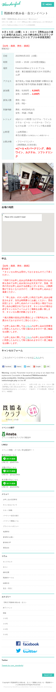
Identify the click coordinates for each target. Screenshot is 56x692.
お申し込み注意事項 (10, 499)
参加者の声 (7, 542)
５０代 (5, 634)
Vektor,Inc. (40, 687)
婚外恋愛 (6, 572)
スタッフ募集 (7, 510)
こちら (28, 326)
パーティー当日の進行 (11, 516)
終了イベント (7, 608)
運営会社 (6, 548)
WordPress (16, 687)
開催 (4, 613)
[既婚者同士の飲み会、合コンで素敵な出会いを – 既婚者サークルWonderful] (11, 4)
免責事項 (6, 532)
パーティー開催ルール (11, 521)
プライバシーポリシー (11, 526)
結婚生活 (6, 583)
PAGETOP (48, 675)
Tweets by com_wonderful (12, 665)
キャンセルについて (10, 505)
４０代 (5, 629)
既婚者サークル (8, 578)
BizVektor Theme (28, 687)
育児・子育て (7, 588)
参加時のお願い (8, 537)
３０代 (5, 624)
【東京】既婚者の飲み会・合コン (14, 602)
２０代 (5, 618)
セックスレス (7, 562)
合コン (5, 567)
